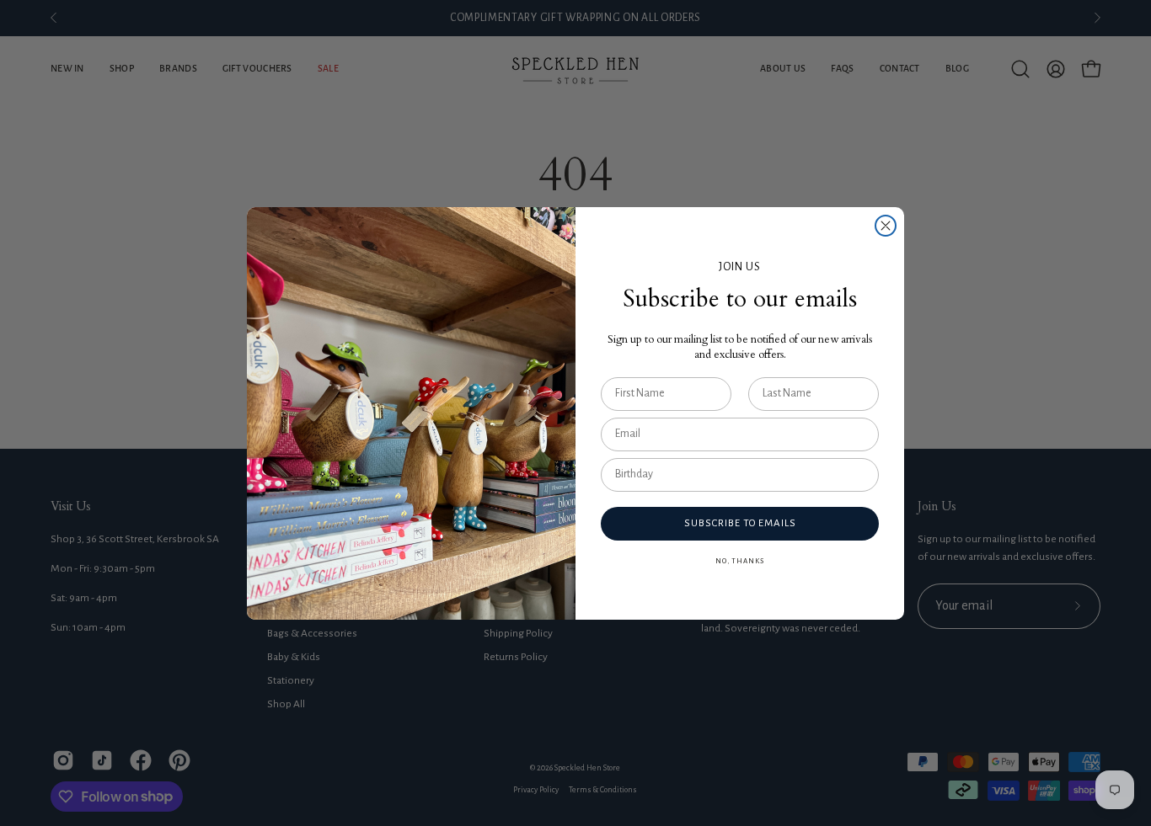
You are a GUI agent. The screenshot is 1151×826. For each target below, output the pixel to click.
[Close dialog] (885, 226)
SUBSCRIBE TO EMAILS (740, 523)
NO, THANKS (739, 561)
